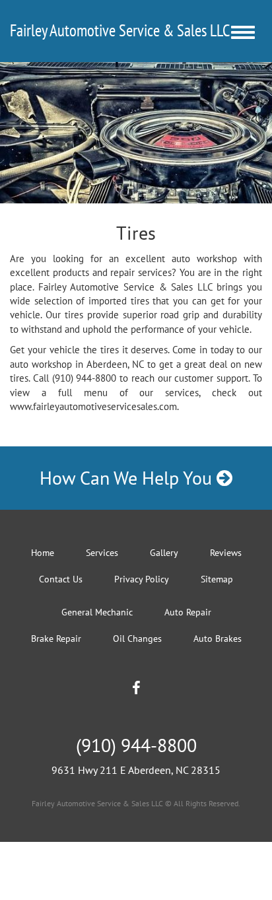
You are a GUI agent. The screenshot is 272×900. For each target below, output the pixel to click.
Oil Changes (137, 638)
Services (102, 553)
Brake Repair (56, 638)
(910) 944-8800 (136, 745)
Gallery (164, 553)
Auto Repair (187, 612)
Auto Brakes (217, 638)
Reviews (226, 553)
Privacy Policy (141, 579)
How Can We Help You (128, 478)
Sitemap (217, 579)
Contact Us (61, 579)
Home (42, 553)
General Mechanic (97, 612)
